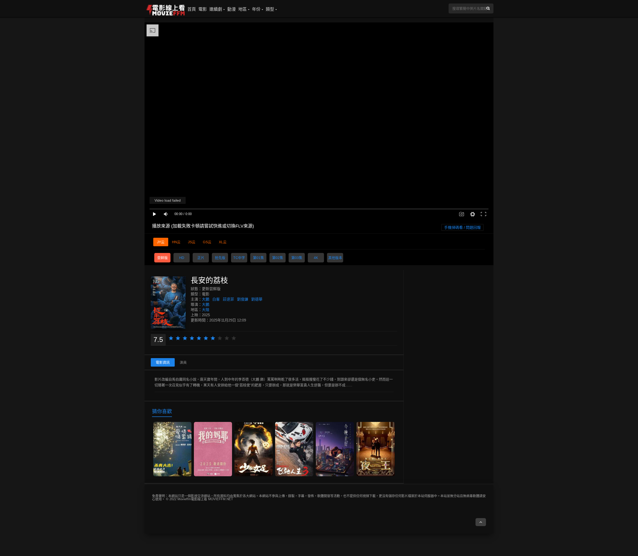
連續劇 (215, 9)
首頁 (191, 9)
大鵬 (205, 299)
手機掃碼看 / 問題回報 (462, 227)
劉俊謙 (242, 299)
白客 (216, 299)
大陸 (205, 310)
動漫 (231, 9)
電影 (202, 9)
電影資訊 (163, 362)
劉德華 (256, 299)
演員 (183, 362)
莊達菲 (228, 299)
